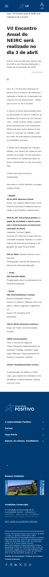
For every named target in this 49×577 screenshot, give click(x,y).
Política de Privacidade (15, 556)
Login (42, 8)
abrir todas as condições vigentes (21, 521)
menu (8, 6)
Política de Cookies (34, 556)
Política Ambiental (12, 559)
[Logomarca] (24, 6)
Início (9, 14)
